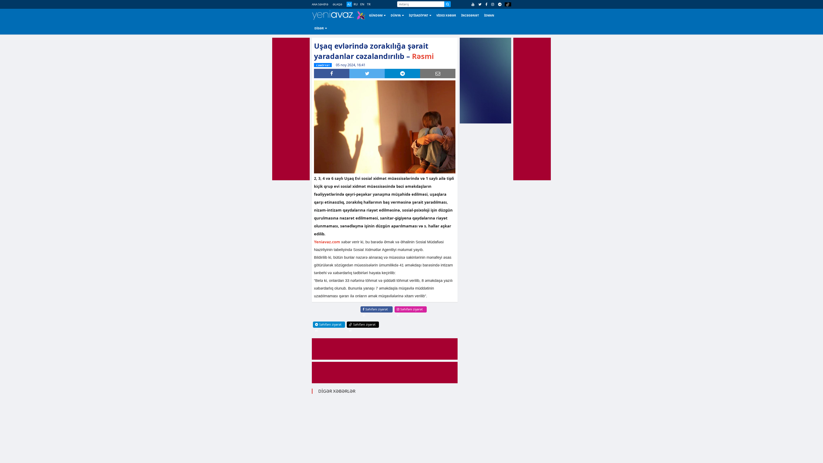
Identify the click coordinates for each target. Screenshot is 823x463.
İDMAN (489, 15)
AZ (349, 4)
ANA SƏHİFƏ (320, 4)
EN (362, 4)
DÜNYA (396, 15)
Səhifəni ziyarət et (375, 312)
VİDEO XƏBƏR (446, 15)
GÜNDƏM (376, 15)
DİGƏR (319, 28)
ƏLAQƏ (337, 4)
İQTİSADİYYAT (418, 15)
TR (369, 4)
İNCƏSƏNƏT (470, 15)
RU (356, 4)
